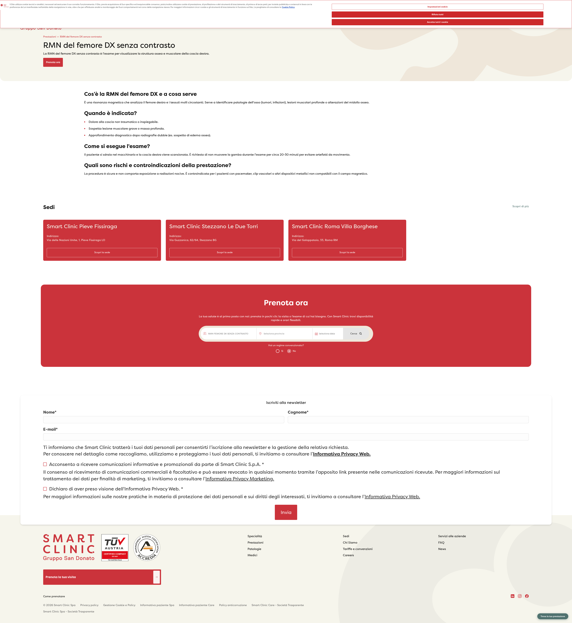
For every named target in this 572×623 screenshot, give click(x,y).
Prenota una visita (156, 573)
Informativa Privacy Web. (342, 454)
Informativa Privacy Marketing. (239, 479)
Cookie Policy (288, 7)
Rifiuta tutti (438, 14)
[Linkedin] (512, 596)
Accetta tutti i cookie (437, 22)
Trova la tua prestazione (553, 616)
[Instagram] (520, 596)
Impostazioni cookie (437, 7)
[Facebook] (527, 596)
